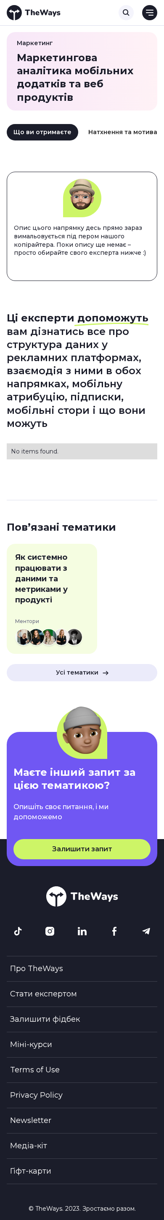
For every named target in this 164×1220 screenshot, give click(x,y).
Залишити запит (82, 849)
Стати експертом (43, 994)
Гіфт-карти (30, 1171)
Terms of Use (35, 1069)
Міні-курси (31, 1044)
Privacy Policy (36, 1095)
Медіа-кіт (28, 1145)
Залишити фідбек (45, 1019)
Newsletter (30, 1120)
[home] (34, 12)
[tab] (42, 132)
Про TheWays (36, 968)
